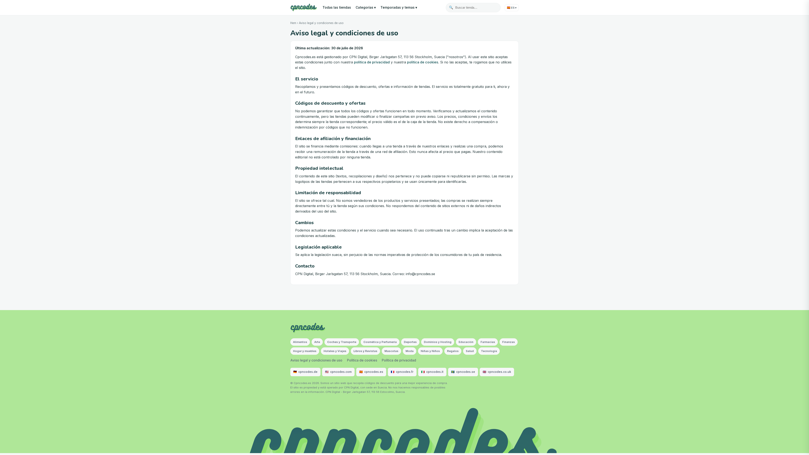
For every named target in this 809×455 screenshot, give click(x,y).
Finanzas (508, 342)
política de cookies (422, 62)
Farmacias (488, 342)
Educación (466, 342)
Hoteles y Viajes (335, 351)
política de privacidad (372, 62)
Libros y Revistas (365, 351)
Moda (410, 351)
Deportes (410, 342)
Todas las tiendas (337, 7)
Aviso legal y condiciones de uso (316, 360)
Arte (317, 342)
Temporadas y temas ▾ (398, 7)
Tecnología (489, 351)
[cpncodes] (303, 8)
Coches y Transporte (341, 342)
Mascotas (391, 351)
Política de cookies (362, 360)
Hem (293, 23)
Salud (470, 351)
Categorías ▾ (366, 7)
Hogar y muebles (304, 351)
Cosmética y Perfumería (380, 342)
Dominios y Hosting (437, 342)
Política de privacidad (399, 360)
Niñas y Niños (430, 351)
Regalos (453, 351)
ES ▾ (512, 7)
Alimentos (300, 342)
